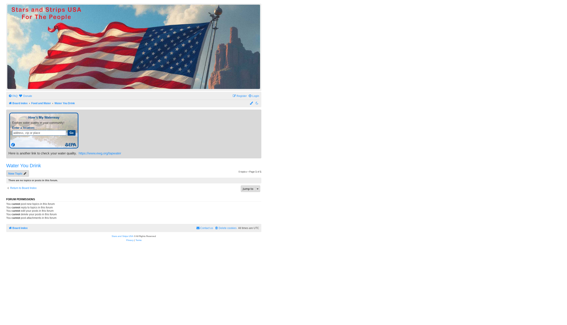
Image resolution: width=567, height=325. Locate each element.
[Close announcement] (258, 112)
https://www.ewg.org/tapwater (100, 153)
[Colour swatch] (252, 103)
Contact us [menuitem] (206, 228)
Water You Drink (23, 165)
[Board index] (133, 47)
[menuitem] (12, 96)
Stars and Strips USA (122, 236)
